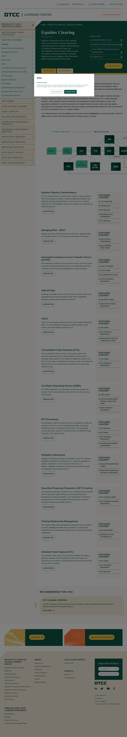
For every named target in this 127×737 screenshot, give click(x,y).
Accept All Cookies (70, 91)
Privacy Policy (87, 86)
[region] (64, 85)
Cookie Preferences (57, 91)
